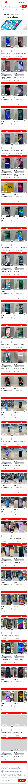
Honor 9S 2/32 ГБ (17, 198)
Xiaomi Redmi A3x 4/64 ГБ (19, 126)
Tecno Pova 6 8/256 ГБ (18, 150)
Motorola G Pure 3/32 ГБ (6, 53)
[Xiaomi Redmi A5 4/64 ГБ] (7, 235)
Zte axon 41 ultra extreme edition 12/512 (6, 78)
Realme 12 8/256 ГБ (18, 295)
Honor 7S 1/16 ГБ (17, 635)
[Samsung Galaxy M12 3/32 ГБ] (7, 163)
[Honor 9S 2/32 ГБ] (20, 187)
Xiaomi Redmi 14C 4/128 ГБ (7, 635)
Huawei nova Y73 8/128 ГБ (6, 562)
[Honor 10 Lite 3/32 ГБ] (20, 648)
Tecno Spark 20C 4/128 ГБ (19, 708)
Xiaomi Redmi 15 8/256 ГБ (19, 489)
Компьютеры (23, 11)
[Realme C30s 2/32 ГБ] (7, 114)
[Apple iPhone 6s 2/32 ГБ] (20, 405)
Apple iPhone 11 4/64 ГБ (6, 441)
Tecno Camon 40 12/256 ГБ (19, 538)
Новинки (6, 32)
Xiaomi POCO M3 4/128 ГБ (6, 392)
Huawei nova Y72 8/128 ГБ (19, 223)
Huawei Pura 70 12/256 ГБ (19, 101)
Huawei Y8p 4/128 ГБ (18, 465)
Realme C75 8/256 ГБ (5, 198)
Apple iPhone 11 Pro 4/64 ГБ (20, 77)
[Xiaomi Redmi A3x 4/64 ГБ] (20, 114)
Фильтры (20, 32)
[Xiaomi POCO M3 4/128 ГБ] (7, 381)
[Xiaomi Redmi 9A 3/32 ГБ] (7, 138)
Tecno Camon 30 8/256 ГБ (6, 538)
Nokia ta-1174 (4, 683)
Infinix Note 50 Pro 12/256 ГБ (20, 53)
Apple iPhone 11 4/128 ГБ (19, 441)
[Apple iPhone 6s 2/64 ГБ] (7, 648)
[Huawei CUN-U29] (7, 745)
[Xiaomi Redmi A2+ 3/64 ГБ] (20, 599)
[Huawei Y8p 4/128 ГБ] (20, 454)
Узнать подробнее (5, 780)
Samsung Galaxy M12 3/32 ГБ (7, 174)
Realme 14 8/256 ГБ (5, 344)
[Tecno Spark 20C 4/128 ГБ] (20, 696)
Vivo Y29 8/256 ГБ (18, 732)
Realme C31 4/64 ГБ (18, 562)
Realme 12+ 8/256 (17, 320)
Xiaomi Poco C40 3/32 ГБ (19, 368)
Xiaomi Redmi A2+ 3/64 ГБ (19, 611)
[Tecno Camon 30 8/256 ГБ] (7, 526)
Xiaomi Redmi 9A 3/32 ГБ (6, 150)
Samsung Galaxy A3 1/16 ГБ (20, 586)
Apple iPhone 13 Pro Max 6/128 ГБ (19, 175)
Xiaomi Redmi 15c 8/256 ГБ (6, 223)
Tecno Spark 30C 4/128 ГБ (6, 586)
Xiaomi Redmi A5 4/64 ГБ (6, 247)
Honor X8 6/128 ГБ (5, 295)
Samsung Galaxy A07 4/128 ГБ (20, 247)
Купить (7, 58)
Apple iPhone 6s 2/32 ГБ (19, 417)
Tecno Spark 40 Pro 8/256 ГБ (7, 417)
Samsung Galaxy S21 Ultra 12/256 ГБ (6, 102)
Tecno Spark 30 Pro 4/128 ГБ (7, 611)
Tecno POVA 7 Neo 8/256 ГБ (7, 271)
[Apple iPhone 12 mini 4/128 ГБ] (20, 502)
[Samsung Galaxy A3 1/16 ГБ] (20, 575)
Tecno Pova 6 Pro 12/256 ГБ (7, 489)
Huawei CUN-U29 (4, 756)
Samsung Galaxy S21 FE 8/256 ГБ (7, 709)
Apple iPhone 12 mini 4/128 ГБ (20, 514)
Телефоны (16, 11)
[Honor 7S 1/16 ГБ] (20, 623)
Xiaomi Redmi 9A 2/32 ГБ (19, 683)
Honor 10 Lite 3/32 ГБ (18, 659)
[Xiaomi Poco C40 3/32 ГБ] (20, 357)
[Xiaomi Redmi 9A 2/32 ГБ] (20, 672)
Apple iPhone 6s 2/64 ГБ (6, 659)
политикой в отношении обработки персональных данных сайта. (11, 771)
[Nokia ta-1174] (7, 672)
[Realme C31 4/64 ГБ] (20, 551)
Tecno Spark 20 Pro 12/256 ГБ (7, 514)
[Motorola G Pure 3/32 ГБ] (7, 41)
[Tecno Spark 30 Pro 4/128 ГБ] (7, 599)
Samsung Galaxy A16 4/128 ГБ (7, 732)
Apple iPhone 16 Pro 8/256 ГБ (7, 465)
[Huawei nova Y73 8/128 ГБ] (7, 551)
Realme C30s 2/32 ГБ (5, 126)
